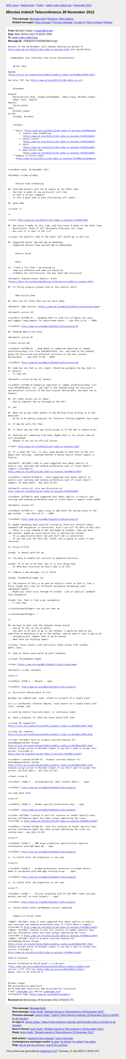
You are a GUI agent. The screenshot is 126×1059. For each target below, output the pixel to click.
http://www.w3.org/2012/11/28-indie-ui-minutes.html (38, 49)
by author (91, 1041)
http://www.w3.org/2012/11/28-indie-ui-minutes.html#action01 (44, 471)
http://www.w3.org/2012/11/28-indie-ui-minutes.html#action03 (60, 821)
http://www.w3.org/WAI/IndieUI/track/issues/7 (49, 902)
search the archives (56, 1045)
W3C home (12, 5)
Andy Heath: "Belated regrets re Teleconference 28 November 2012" (67, 1011)
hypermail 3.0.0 (48, 1051)
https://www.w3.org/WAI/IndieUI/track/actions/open (69, 306)
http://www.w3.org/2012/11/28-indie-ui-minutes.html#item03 (59, 147)
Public (40, 5)
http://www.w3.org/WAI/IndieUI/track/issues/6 (49, 877)
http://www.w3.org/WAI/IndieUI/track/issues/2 (49, 687)
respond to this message (40, 1038)
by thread (66, 1041)
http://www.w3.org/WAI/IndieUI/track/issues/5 (49, 852)
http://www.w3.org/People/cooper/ (49, 994)
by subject (78, 1041)
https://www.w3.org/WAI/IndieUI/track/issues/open (47, 664)
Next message (43, 22)
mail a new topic (64, 1038)
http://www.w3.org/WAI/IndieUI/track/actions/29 (50, 326)
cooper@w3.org (43, 30)
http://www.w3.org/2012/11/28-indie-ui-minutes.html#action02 (44, 754)
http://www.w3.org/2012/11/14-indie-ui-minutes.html (48, 446)
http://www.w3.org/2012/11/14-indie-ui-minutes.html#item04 (43, 491)
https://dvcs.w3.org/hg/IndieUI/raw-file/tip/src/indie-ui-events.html (51, 281)
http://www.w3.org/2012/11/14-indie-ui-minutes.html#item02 (53, 220)
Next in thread (94, 22)
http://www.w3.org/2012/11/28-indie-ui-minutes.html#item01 (59, 136)
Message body (38, 19)
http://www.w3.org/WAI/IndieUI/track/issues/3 (49, 787)
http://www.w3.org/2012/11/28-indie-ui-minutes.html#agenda (60, 130)
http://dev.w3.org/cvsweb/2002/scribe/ (60, 969)
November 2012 (83, 5)
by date (55, 1041)
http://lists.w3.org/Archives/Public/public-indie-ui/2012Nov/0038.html (50, 734)
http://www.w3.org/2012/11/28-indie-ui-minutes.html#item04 (59, 153)
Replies (108, 22)
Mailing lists (27, 5)
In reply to (80, 22)
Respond (52, 19)
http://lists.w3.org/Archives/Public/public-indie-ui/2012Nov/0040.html (51, 74)
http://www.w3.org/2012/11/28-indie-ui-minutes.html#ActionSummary (56, 158)
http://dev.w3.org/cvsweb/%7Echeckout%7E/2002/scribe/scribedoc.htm (49, 966)
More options (66, 19)
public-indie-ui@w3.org (58, 5)
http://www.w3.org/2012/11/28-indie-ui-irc (56, 80)
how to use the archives (32, 1045)
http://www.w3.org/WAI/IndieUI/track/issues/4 (49, 810)
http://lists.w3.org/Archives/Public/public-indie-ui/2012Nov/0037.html (50, 726)
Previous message (62, 22)
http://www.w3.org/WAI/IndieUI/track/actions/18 (50, 362)
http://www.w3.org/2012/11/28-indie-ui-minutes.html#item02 (59, 141)
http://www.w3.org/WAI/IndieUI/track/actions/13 (50, 519)
